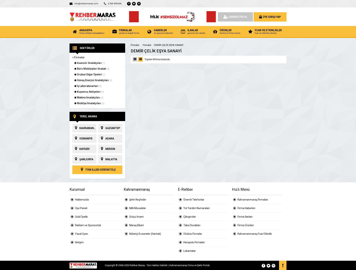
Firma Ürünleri (246, 225)
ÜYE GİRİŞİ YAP (272, 16)
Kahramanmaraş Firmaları (253, 199)
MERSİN (110, 148)
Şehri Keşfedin (137, 199)
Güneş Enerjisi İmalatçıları (94, 80)
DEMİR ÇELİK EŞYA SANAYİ (168, 45)
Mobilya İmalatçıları (90, 103)
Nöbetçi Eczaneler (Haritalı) (145, 233)
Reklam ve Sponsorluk (88, 225)
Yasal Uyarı (81, 233)
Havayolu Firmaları (194, 242)
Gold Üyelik (81, 216)
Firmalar (79, 57)
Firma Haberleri (246, 208)
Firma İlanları (245, 216)
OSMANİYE (86, 138)
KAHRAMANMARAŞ (87, 128)
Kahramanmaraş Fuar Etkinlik (255, 233)
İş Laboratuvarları (89, 85)
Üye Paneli (81, 208)
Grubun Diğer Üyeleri (90, 74)
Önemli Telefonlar (193, 199)
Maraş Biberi (136, 225)
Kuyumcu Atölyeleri (90, 91)
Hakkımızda (82, 199)
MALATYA (111, 159)
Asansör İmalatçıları (90, 62)
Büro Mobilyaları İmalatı (92, 68)
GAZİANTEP (112, 128)
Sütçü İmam (136, 216)
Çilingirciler (189, 216)
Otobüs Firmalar (192, 233)
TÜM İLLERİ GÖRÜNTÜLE (100, 169)
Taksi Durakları (191, 225)
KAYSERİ (84, 148)
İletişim (79, 242)
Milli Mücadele (137, 208)
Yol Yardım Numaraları (196, 208)
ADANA (109, 138)
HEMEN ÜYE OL (238, 16)
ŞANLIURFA (86, 159)
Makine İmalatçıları (89, 97)
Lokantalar (189, 250)
